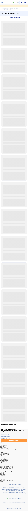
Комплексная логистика (7, 468)
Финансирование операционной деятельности (12, 471)
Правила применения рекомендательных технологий (14, 493)
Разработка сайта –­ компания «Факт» (14, 508)
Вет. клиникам (4, 459)
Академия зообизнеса (6, 469)
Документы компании (6, 451)
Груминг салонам (5, 455)
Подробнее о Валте (14, 440)
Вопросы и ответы (5, 454)
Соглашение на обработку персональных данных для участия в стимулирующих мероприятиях (14, 490)
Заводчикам (4, 456)
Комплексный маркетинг (7, 467)
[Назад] (2, 13)
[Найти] (14, 2)
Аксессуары (4, 476)
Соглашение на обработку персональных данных (14, 487)
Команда (3, 447)
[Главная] (4, 2)
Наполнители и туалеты (7, 480)
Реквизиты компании (14, 504)
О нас (2, 444)
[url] (21, 2)
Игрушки (3, 475)
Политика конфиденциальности (14, 484)
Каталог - (12, 8)
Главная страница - (6, 8)
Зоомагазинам (4, 460)
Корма (2, 473)
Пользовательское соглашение (14, 486)
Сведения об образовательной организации (11, 449)
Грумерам (3, 458)
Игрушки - (16, 8)
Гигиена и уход (4, 478)
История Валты (4, 448)
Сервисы (3, 446)
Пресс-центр (4, 445)
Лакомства (3, 474)
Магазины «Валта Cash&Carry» (8, 465)
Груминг (3, 479)
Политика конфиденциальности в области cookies (14, 492)
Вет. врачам (4, 461)
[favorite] (18, 2)
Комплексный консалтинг (7, 466)
